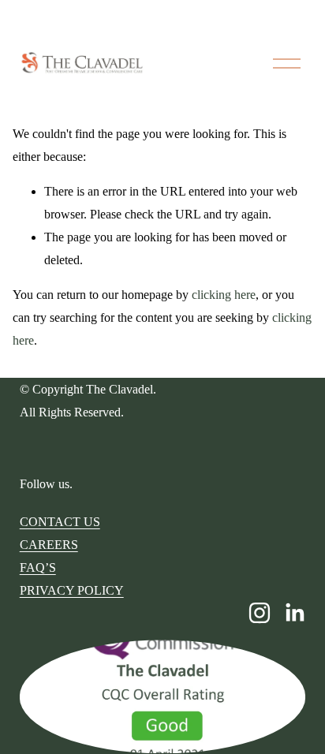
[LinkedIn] (294, 613)
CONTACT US (60, 521)
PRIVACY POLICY (72, 590)
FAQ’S (38, 567)
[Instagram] (259, 613)
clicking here (224, 294)
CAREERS (49, 544)
